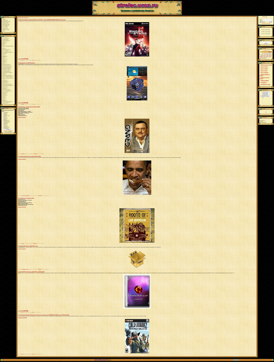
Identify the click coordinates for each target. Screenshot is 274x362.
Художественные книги (7, 84)
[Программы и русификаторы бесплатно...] (266, 103)
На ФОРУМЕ (24, 58)
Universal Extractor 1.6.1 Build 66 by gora (28, 246)
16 (264, 55)
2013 (22, 17)
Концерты (4, 93)
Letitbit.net (5, 114)
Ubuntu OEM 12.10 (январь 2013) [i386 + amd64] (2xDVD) (32, 271)
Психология (5, 92)
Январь (25, 17)
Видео (4, 43)
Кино (3, 44)
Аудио (4, 48)
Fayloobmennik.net (6, 121)
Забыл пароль (264, 23)
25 (267, 56)
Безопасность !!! (6, 49)
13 (270, 54)
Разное (4, 97)
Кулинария (4, 88)
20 (270, 55)
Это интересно (5, 37)
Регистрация (268, 23)
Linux (3, 54)
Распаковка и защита (6, 69)
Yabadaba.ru (5, 123)
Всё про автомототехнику (7, 76)
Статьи (4, 96)
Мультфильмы (5, 81)
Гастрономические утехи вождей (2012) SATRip (30, 156)
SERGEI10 (35, 153)
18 (267, 55)
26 (269, 56)
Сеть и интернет (6, 50)
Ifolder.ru (4, 116)
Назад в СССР (5, 103)
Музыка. (23, 243)
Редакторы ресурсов (6, 68)
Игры (3, 57)
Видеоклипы (5, 82)
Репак (4, 99)
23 (264, 56)
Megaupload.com (6, 127)
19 (269, 55)
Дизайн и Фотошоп (6, 64)
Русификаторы (5, 39)
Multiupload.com (6, 120)
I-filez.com (5, 124)
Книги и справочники (6, 90)
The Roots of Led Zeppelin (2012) (26, 198)
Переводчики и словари (7, 72)
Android (4, 60)
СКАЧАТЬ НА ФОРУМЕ (22, 317)
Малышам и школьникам (7, 75)
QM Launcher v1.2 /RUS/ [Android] (27, 62)
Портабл (4, 100)
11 (267, 54)
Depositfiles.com (6, 115)
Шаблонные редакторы (7, 67)
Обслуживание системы (7, 52)
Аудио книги (5, 86)
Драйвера (4, 56)
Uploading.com (6, 122)
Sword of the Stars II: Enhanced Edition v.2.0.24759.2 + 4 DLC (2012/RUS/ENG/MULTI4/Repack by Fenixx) (42, 19)
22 (262, 56)
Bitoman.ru (5, 119)
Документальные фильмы (7, 85)
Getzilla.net (5, 113)
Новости (4, 53)
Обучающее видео (6, 89)
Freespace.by (5, 128)
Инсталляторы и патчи (7, 65)
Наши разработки (6, 40)
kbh (32, 60)
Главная (19, 17)
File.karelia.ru (5, 112)
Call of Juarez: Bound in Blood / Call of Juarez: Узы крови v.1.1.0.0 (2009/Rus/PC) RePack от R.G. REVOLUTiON (44, 314)
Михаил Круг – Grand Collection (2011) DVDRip (29, 106)
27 (270, 56)
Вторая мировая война (7, 101)
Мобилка (4, 61)
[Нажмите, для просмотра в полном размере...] (137, 56)
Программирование (6, 71)
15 (262, 55)
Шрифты (4, 73)
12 (269, 54)
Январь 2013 (266, 50)
